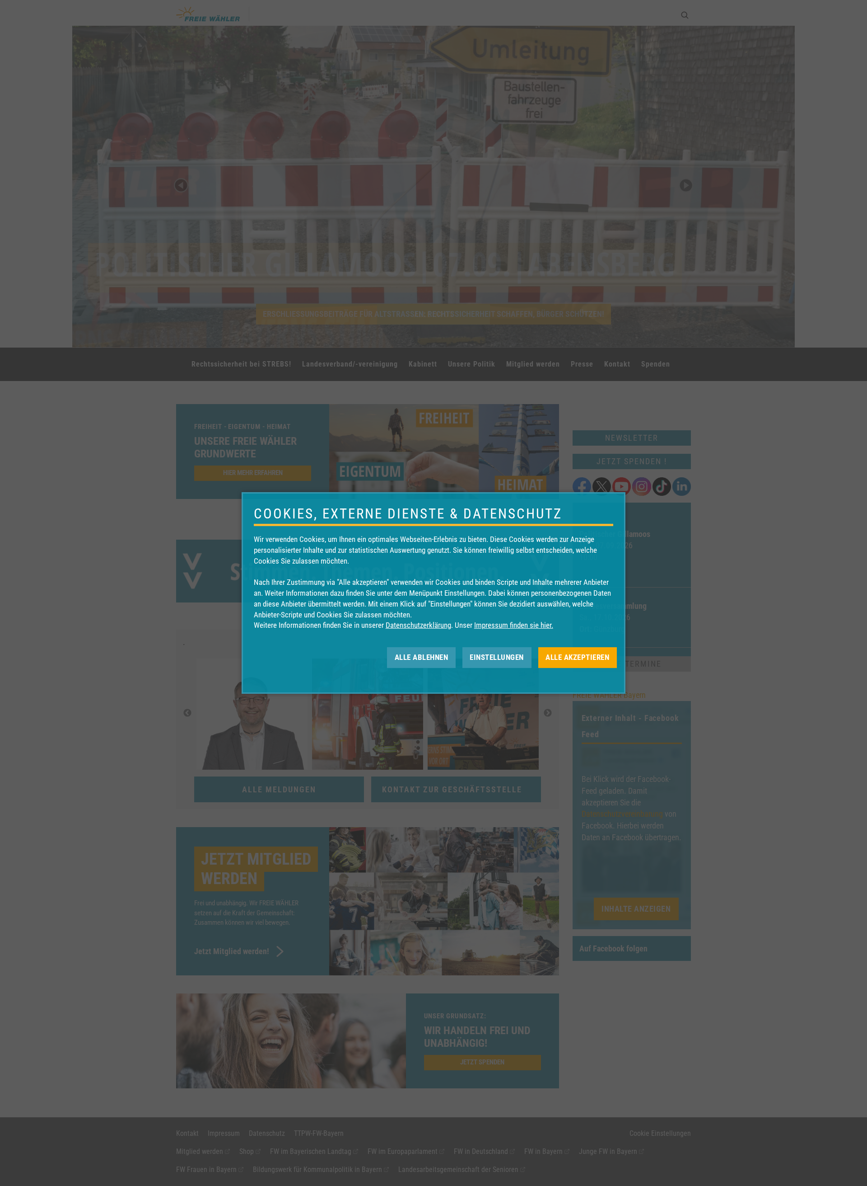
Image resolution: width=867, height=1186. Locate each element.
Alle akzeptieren (577, 657)
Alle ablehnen (421, 657)
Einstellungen (497, 657)
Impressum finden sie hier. (513, 625)
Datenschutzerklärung (418, 625)
